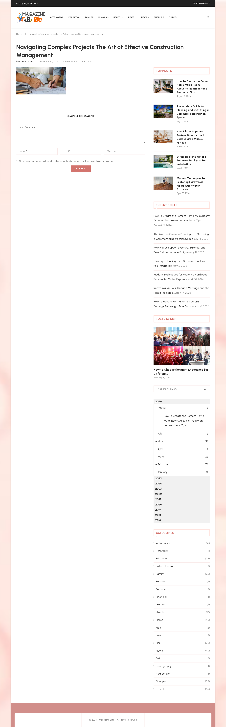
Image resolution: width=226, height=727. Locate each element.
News (144, 17)
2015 (158, 520)
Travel (173, 17)
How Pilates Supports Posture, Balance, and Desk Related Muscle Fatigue (190, 137)
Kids (183, 627)
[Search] (208, 17)
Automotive (56, 17)
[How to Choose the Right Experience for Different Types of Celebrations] (182, 346)
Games (183, 604)
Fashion (89, 17)
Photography (183, 666)
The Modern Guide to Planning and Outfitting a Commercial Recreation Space (193, 112)
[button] (159, 353)
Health (117, 17)
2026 (158, 401)
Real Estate (183, 673)
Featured (183, 589)
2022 (158, 494)
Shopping (159, 17)
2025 (158, 478)
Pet (183, 658)
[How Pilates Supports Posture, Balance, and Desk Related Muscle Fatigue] (163, 136)
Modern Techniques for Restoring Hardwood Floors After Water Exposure (191, 184)
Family (183, 573)
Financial (103, 17)
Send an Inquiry (201, 3)
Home (131, 17)
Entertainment (183, 566)
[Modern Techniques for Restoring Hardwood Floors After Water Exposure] (163, 183)
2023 (158, 488)
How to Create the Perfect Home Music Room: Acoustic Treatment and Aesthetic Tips (193, 87)
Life (183, 642)
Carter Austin (26, 61)
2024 (158, 483)
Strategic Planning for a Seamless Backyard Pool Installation (192, 160)
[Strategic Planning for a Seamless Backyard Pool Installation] (163, 161)
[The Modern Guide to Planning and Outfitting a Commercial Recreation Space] (163, 111)
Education (74, 17)
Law (183, 635)
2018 (158, 515)
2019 (158, 509)
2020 (158, 504)
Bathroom (183, 550)
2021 (158, 499)
